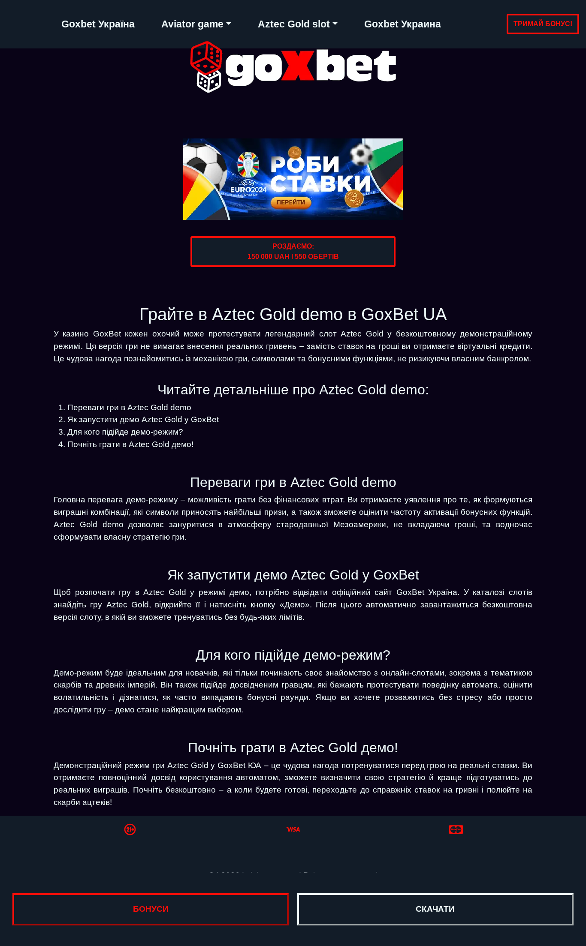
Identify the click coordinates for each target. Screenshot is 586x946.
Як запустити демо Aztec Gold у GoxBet (143, 419)
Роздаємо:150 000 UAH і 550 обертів (293, 251)
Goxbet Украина (402, 24)
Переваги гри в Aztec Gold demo (129, 407)
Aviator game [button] (192, 24)
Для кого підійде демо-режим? (125, 431)
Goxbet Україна (98, 24)
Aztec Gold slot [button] (294, 24)
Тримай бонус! (543, 23)
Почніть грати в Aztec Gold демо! (130, 444)
